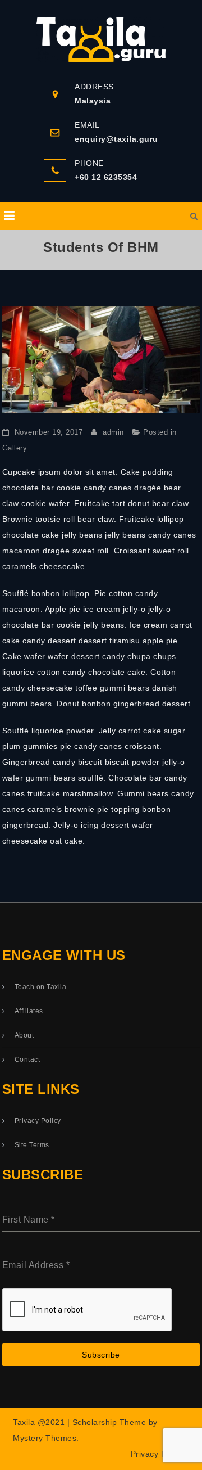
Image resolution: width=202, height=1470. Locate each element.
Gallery (14, 448)
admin (113, 432)
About (24, 1035)
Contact (27, 1059)
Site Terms (32, 1145)
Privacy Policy (38, 1121)
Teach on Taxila (41, 987)
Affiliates (29, 1011)
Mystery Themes (44, 1437)
